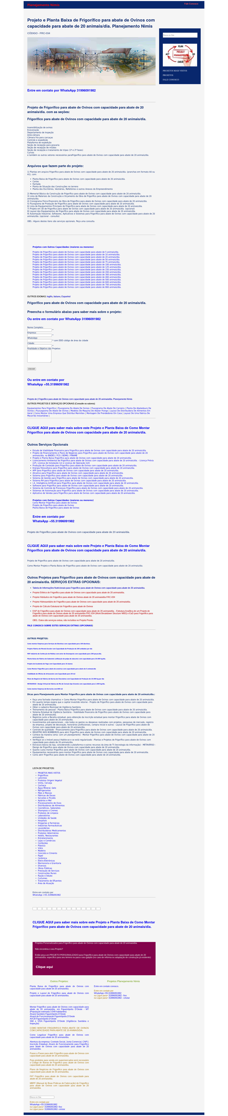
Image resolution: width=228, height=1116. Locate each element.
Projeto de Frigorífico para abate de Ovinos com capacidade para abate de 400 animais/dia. (77, 277)
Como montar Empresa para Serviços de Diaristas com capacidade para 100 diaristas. (58, 644)
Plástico (41, 845)
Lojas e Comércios (47, 840)
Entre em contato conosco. (106, 986)
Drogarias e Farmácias (49, 823)
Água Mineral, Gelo (47, 788)
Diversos (42, 865)
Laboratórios (44, 815)
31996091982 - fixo (118, 995)
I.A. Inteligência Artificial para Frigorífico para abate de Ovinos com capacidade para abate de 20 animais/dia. (86, 483)
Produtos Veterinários (48, 833)
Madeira (42, 850)
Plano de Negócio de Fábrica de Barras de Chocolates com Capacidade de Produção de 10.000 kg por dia (65, 679)
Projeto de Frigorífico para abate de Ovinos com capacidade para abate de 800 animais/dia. (77, 287)
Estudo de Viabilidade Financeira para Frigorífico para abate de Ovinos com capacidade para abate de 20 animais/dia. (89, 450)
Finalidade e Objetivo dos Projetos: (44, 348)
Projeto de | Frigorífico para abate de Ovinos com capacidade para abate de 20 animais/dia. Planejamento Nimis (79, 399)
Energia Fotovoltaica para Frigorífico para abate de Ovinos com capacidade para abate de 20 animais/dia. (84, 468)
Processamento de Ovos (49, 803)
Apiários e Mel (44, 800)
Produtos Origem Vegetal (50, 780)
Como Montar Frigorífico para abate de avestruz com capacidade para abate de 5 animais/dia (61, 669)
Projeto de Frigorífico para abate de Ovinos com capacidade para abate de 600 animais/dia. (77, 282)
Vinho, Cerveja (45, 783)
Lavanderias (44, 828)
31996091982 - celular (119, 998)
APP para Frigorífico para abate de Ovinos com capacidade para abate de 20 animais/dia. (76, 470)
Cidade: (31, 343)
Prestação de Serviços (48, 870)
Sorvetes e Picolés (47, 798)
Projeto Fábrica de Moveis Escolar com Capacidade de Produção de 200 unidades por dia (59, 649)
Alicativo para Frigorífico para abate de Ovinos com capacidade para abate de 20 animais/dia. (78, 473)
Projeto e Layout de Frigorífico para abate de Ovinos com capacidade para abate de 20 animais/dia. (59, 994)
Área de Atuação (46, 883)
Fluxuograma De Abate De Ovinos (52, 410)
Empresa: (31, 332)
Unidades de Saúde (47, 818)
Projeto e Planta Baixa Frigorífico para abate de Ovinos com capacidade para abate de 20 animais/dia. (82, 458)
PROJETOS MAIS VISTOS (49, 773)
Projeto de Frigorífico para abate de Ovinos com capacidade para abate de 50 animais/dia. (76, 259)
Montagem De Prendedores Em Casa (104, 413)
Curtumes (42, 878)
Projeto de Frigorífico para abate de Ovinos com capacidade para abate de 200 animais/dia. (77, 272)
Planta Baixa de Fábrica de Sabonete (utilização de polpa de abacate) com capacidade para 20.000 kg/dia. (66, 659)
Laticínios (42, 778)
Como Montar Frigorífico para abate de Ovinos (55, 502)
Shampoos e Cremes (48, 810)
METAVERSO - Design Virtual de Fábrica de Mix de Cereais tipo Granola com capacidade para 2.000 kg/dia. (66, 684)
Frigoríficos (43, 775)
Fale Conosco (191, 4)
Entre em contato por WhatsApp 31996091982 (61, 90)
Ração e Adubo (45, 875)
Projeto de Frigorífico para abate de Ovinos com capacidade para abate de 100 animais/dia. (77, 264)
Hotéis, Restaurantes (48, 835)
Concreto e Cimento (47, 853)
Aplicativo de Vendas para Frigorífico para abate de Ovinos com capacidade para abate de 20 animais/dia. (84, 493)
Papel (40, 855)
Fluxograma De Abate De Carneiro (108, 408)
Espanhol (65, 296)
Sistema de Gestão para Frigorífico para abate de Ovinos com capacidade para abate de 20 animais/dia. (83, 478)
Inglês (50, 296)
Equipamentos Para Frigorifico (41, 408)
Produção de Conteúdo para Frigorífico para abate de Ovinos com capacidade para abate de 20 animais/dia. (85, 465)
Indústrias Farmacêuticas (50, 825)
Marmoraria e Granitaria (49, 863)
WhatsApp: (32, 338)
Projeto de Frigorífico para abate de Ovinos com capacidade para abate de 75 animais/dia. (76, 262)
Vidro (40, 848)
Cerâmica (42, 858)
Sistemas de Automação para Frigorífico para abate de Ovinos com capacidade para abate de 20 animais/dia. (86, 490)
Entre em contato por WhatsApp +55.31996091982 (53, 518)
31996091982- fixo (53, 1107)
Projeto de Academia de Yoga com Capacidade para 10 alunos (50, 664)
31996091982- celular (54, 1109)
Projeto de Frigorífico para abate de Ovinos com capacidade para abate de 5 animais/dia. (76, 252)
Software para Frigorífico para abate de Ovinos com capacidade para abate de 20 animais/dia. (78, 485)
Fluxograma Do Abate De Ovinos (74, 408)
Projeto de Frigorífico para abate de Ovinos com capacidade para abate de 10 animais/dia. (76, 254)
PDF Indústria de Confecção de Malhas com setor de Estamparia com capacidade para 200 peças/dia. (64, 654)
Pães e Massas (45, 793)
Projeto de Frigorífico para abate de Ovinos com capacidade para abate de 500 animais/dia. (77, 279)
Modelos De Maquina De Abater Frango (89, 410)
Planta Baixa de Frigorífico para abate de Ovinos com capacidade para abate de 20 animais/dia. (59, 987)
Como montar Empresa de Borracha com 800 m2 (45, 689)
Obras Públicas (45, 868)
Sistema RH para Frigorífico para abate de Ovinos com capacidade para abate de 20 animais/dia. (79, 480)
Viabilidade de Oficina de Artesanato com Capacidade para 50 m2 (51, 674)
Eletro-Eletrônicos (46, 860)
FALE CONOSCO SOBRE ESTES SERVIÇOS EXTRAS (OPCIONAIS (59, 625)
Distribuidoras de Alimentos (51, 805)
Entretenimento (45, 838)
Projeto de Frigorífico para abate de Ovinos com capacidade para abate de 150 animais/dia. (77, 269)
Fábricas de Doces (46, 795)
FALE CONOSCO (171, 80)
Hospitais (42, 820)
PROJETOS (168, 75)
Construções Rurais (47, 873)
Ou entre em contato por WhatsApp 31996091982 (64, 318)
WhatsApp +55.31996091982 (47, 895)
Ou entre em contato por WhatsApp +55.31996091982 (48, 381)
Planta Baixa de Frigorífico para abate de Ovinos (56, 508)
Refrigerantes (44, 790)
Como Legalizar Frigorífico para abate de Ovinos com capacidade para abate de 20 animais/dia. (59, 1036)
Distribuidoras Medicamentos (52, 830)
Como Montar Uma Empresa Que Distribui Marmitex (59, 413)
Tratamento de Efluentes (50, 881)
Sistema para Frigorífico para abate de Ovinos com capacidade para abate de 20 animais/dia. (78, 475)
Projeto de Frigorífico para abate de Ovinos (53, 505)
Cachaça (42, 785)
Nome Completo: (35, 327)
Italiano (57, 296)
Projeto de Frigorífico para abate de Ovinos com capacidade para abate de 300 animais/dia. (77, 274)
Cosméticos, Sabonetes (49, 808)
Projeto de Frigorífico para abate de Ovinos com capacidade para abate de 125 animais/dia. (77, 267)
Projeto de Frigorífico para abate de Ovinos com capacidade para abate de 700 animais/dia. (77, 284)
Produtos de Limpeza (48, 813)
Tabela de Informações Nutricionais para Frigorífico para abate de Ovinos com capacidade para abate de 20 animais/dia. (89, 588)
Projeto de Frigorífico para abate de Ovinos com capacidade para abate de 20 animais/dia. (76, 257)
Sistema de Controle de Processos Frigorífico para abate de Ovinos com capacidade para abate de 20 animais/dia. (88, 488)
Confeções (43, 843)
